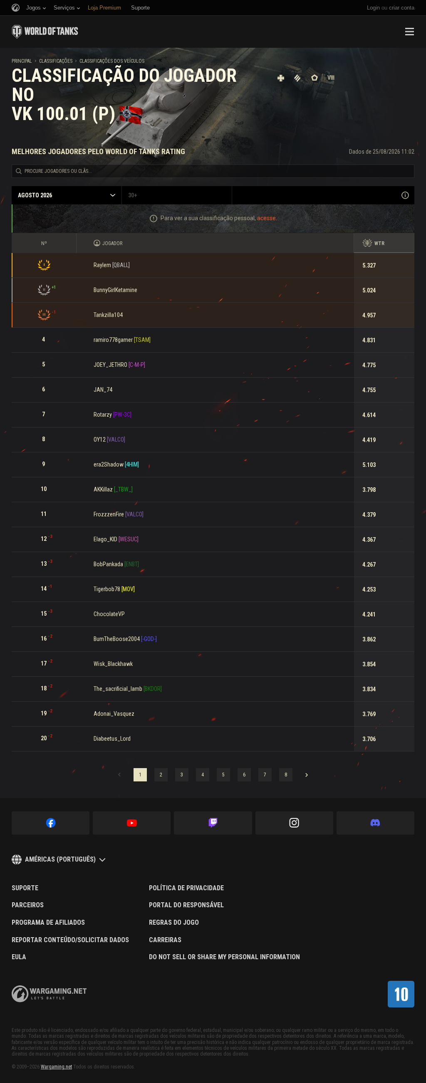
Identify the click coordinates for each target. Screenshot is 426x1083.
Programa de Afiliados (48, 922)
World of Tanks (45, 31)
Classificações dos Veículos (111, 61)
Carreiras (165, 940)
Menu (409, 31)
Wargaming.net (56, 1067)
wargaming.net (49, 994)
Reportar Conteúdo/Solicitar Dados (70, 940)
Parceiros (28, 905)
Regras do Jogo (174, 922)
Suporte (25, 888)
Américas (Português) (60, 859)
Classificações (55, 61)
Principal (22, 61)
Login (373, 8)
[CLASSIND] (401, 994)
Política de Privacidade (186, 888)
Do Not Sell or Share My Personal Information (224, 957)
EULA (19, 957)
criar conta (401, 8)
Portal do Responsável (186, 905)
